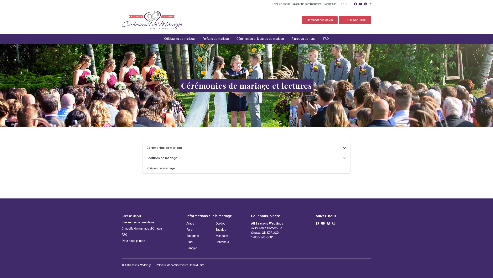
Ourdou (220, 223)
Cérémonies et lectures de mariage (260, 39)
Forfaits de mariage (215, 39)
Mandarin (222, 236)
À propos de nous (303, 39)
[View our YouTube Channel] (360, 3)
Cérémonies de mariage (164, 148)
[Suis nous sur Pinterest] (365, 3)
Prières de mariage (161, 168)
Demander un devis (320, 20)
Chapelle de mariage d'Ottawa (142, 228)
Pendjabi (192, 248)
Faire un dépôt (281, 3)
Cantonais (222, 242)
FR (348, 3)
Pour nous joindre (133, 241)
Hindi (189, 242)
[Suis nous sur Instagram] (370, 3)
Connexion (330, 3)
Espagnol (192, 236)
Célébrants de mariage (179, 39)
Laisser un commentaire (306, 3)
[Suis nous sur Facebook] (355, 3)
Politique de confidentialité (172, 265)
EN (342, 3)
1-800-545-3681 (355, 20)
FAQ (326, 39)
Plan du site (197, 265)
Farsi (189, 229)
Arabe (190, 223)
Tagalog (221, 229)
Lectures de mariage (162, 158)
